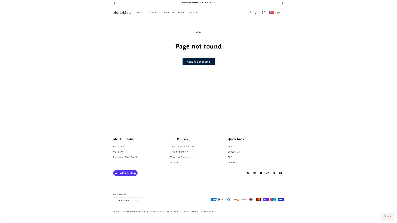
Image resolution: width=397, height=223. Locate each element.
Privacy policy (173, 211)
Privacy (174, 162)
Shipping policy (208, 211)
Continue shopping (198, 61)
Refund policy (157, 211)
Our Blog (118, 151)
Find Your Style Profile (125, 157)
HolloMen (125, 211)
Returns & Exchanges (182, 146)
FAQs (230, 157)
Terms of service (190, 211)
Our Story (118, 146)
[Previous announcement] (114, 3)
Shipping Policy (179, 151)
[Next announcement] (282, 3)
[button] (141, 12)
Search (232, 146)
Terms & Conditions (181, 157)
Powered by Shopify (139, 211)
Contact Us (234, 151)
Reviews (232, 162)
